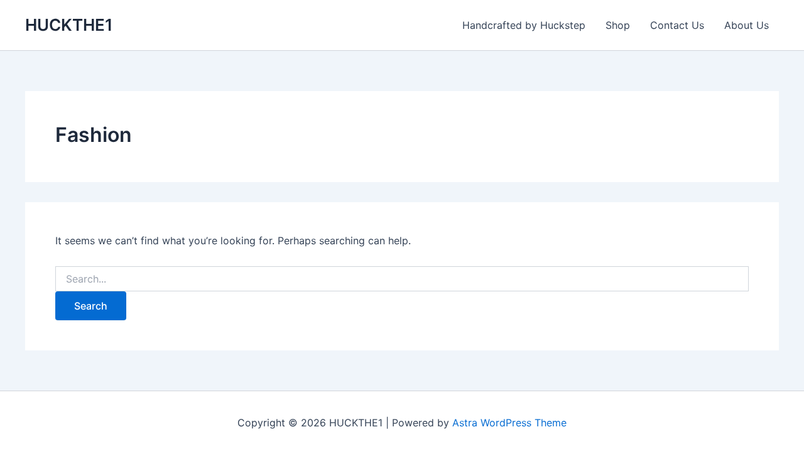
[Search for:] (402, 279)
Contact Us (677, 25)
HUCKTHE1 (69, 25)
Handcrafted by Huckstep (523, 25)
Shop (618, 25)
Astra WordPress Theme (509, 422)
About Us (746, 25)
